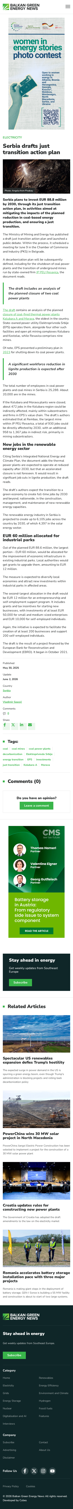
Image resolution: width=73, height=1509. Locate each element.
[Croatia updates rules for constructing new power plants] (36, 1181)
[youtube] (52, 1471)
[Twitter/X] (14, 726)
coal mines (18, 748)
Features (44, 1416)
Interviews (9, 1423)
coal (5, 748)
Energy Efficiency (49, 1385)
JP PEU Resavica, (47, 272)
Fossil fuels (45, 1408)
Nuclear (7, 1408)
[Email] (31, 726)
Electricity (12, 137)
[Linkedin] (23, 726)
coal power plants (40, 748)
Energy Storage (12, 1400)
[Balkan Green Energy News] (21, 7)
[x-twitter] (34, 1471)
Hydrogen (45, 1400)
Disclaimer (9, 1457)
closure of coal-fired (16, 314)
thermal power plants (45, 314)
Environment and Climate (53, 1393)
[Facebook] (6, 726)
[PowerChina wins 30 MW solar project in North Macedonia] (36, 1109)
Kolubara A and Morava (18, 319)
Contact (43, 1442)
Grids (6, 1393)
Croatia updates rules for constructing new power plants (31, 1207)
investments (43, 759)
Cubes (23, 1500)
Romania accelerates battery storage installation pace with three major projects (36, 1277)
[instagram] (43, 1471)
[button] (68, 7)
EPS (29, 759)
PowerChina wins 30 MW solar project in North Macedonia (31, 1136)
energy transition (13, 759)
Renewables (46, 1377)
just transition (11, 765)
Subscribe (20, 982)
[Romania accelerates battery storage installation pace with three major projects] (36, 1248)
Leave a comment (36, 806)
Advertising (9, 1450)
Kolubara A (30, 765)
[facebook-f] (24, 1471)
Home (6, 1377)
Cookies (30, 1486)
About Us (44, 1450)
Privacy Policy (11, 1486)
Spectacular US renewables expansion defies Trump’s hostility (33, 1060)
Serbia (7, 690)
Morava (45, 765)
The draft (9, 310)
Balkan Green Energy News (28, 1496)
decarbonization (12, 754)
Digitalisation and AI (14, 1416)
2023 (6, 352)
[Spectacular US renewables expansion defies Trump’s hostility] (36, 1034)
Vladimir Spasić (12, 702)
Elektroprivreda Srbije (39, 754)
